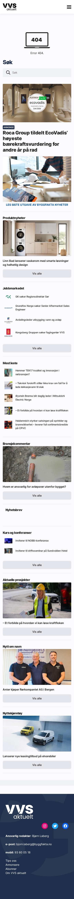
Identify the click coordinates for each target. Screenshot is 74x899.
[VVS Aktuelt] (9, 6)
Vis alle (37, 273)
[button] (8, 72)
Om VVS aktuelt (16, 873)
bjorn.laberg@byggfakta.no (34, 844)
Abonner (11, 869)
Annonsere (12, 864)
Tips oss (11, 860)
